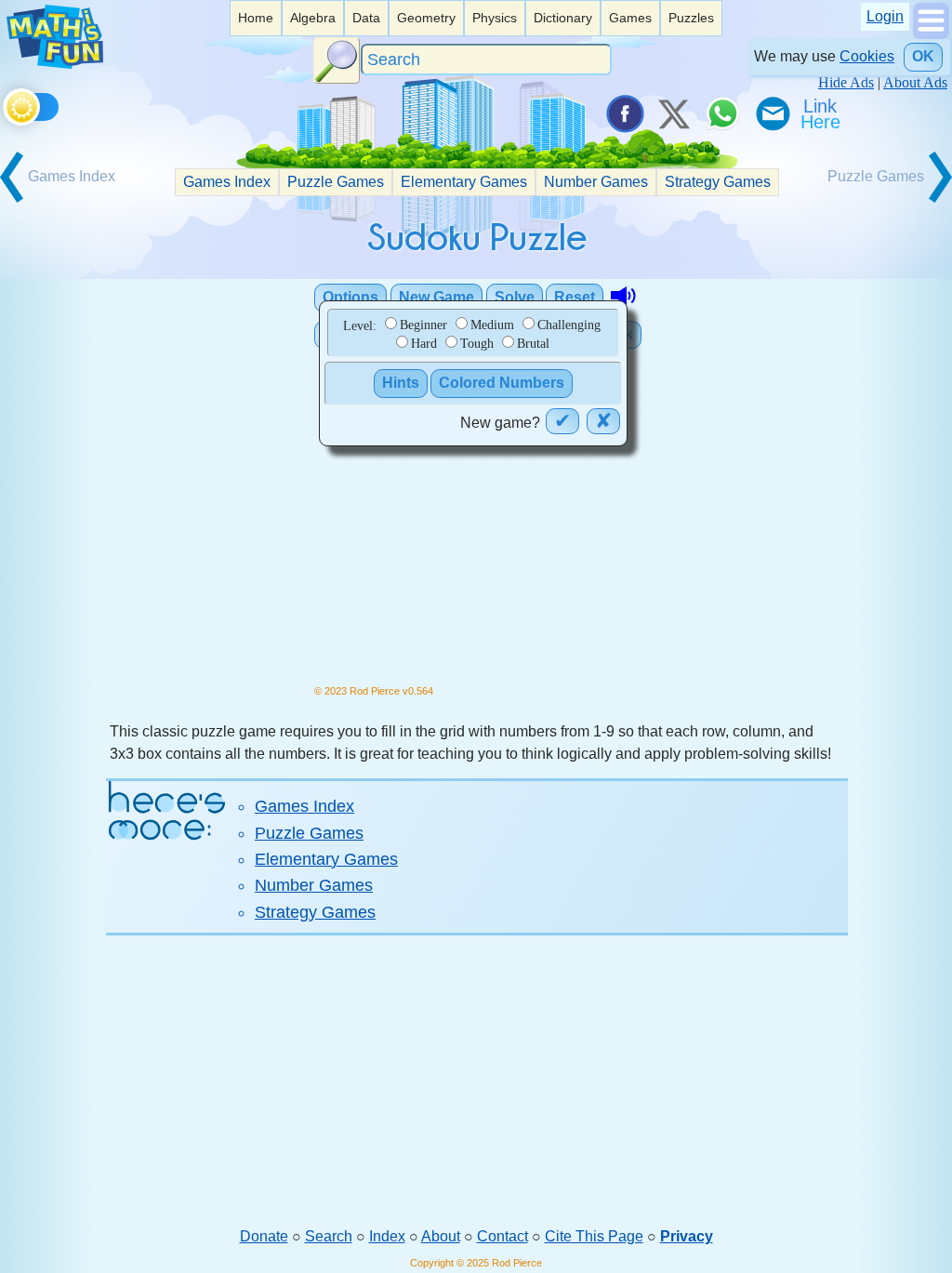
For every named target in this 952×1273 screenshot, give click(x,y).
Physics (494, 17)
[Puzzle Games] (886, 200)
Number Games (596, 182)
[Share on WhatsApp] (722, 113)
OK (923, 56)
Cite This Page (594, 1236)
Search (328, 1236)
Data (366, 17)
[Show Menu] (931, 34)
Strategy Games (718, 182)
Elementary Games (464, 182)
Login (885, 16)
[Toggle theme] (6, 104)
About (440, 1236)
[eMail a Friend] (771, 113)
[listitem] (256, 18)
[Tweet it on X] (673, 113)
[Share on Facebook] (624, 113)
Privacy (686, 1236)
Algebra (313, 17)
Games (630, 17)
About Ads (915, 82)
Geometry (426, 17)
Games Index (227, 182)
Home (255, 17)
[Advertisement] (476, 1080)
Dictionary (563, 17)
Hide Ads (846, 82)
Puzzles (691, 17)
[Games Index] (66, 200)
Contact (502, 1236)
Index (387, 1236)
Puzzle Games (335, 182)
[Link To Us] (822, 113)
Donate (264, 1236)
